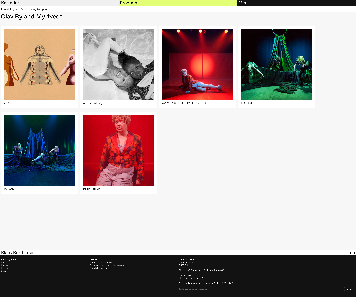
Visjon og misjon (9, 259)
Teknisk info (95, 259)
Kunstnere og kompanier (35, 9)
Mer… (244, 3)
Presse (4, 262)
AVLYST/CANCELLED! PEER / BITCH (185, 103)
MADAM (246, 103)
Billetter (5, 268)
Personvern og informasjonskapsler (107, 265)
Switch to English (98, 268)
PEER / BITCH (91, 188)
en (352, 253)
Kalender (10, 3)
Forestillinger (9, 9)
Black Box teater (17, 252)
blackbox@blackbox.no (190, 278)
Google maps (197, 270)
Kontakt (5, 265)
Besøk (4, 271)
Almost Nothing (92, 103)
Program (128, 3)
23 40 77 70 (192, 275)
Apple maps (216, 270)
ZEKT (7, 103)
